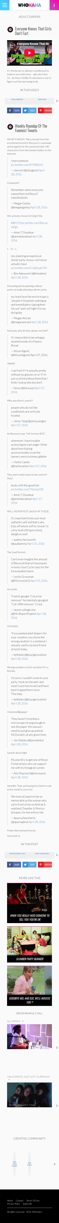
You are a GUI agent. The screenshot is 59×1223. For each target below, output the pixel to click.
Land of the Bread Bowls (42, 853)
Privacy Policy (13, 1203)
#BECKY (16, 223)
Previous (4, 1164)
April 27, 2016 (19, 425)
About (10, 1200)
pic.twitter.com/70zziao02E (27, 489)
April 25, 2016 (36, 543)
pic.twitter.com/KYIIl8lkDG (27, 164)
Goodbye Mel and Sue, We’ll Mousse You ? (29, 1000)
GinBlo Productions (17, 99)
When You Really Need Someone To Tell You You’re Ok (29, 917)
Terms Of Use (32, 1200)
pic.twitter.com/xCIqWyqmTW (29, 268)
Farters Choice (42, 99)
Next (54, 1164)
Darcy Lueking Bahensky (14, 1164)
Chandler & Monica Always (17, 853)
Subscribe (27, 1203)
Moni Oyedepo (29, 1164)
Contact (19, 1200)
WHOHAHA (29, 5)
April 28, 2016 (39, 207)
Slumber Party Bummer (29, 959)
